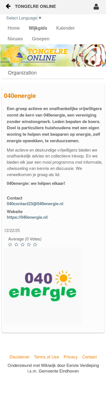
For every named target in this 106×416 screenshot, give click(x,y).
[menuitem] (13, 28)
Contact (89, 357)
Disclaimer (19, 357)
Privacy (71, 357)
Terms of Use (46, 357)
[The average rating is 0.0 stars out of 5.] (10, 244)
